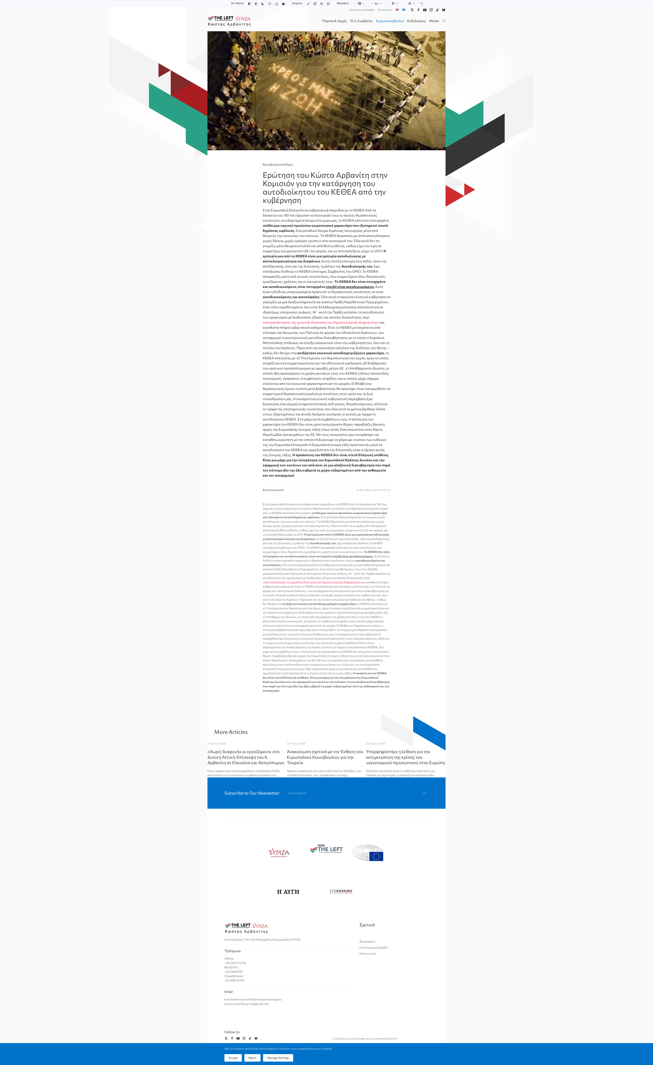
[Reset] (421, 3)
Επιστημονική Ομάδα (361, 9)
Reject (252, 1058)
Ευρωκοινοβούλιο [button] (390, 21)
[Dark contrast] (262, 3)
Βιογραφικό (367, 941)
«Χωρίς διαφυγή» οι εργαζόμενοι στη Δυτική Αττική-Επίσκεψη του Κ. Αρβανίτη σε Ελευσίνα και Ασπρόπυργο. (246, 757)
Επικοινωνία (385, 9)
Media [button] (434, 21)
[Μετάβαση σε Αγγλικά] (397, 10)
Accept (233, 1058)
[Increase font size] (380, 3)
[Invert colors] (249, 3)
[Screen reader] (321, 3)
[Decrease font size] (372, 3)
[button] (444, 20)
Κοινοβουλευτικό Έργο (278, 164)
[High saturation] (283, 3)
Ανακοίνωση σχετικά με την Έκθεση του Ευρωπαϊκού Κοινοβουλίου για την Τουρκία (325, 757)
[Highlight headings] (315, 3)
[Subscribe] (425, 793)
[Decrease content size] (355, 3)
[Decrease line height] (389, 3)
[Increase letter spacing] (413, 3)
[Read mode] (328, 3)
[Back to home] (230, 20)
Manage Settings (278, 1058)
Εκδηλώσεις (416, 21)
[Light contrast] (269, 3)
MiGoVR (392, 1038)
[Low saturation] (276, 3)
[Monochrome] (256, 3)
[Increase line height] (397, 3)
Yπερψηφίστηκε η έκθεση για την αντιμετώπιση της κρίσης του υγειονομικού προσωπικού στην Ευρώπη (405, 757)
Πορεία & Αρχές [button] (334, 21)
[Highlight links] (308, 3)
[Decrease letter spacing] (405, 3)
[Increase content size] (363, 3)
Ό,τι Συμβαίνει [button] (361, 21)
